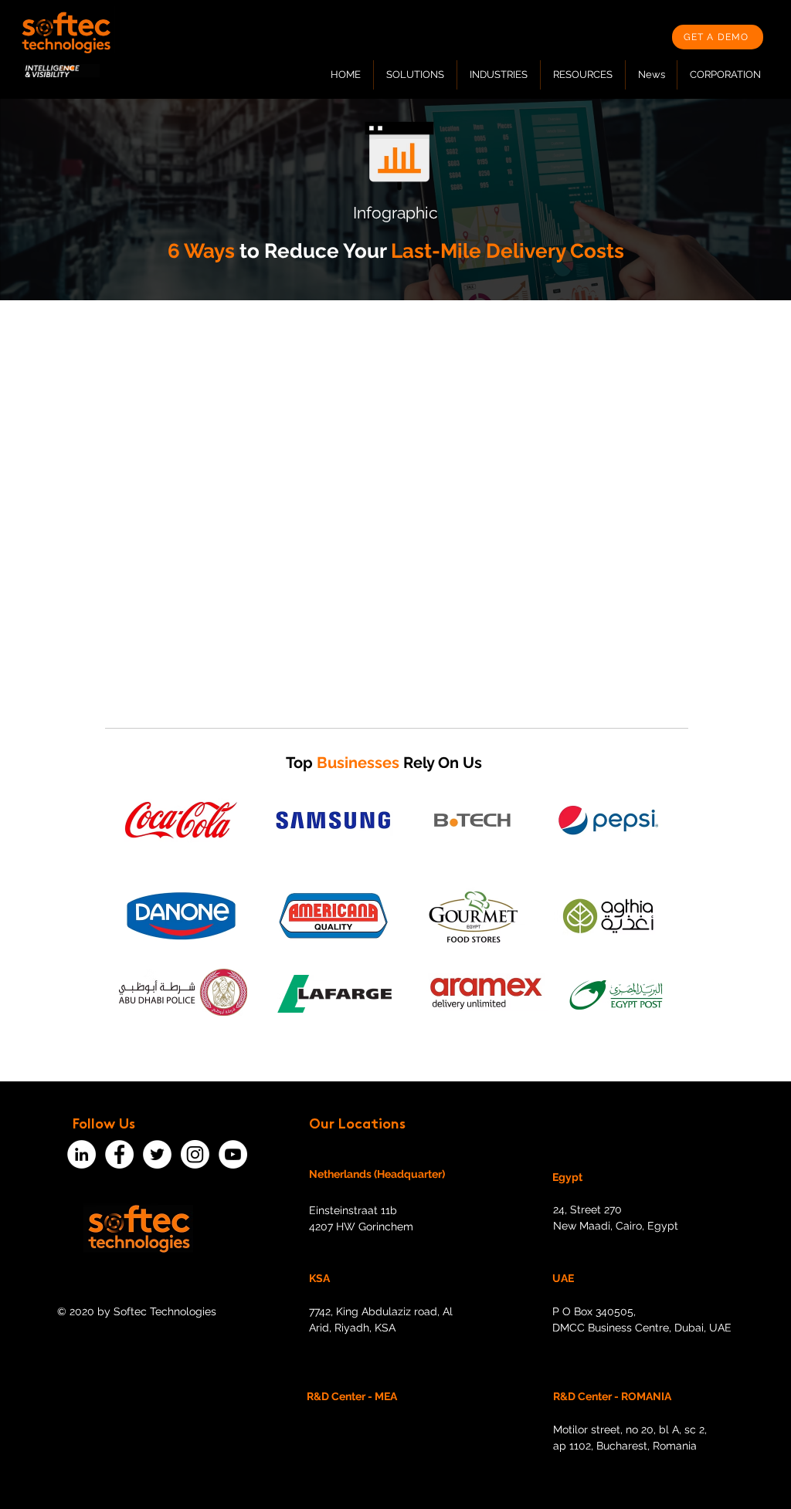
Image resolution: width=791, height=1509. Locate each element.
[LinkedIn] (81, 1154)
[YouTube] (233, 1154)
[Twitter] (157, 1154)
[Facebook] (119, 1154)
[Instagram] (195, 1154)
